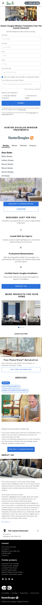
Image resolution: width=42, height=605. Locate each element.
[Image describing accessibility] (7, 588)
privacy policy (22, 109)
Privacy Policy (32, 113)
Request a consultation (21, 449)
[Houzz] (12, 579)
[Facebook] (3, 579)
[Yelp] (6, 579)
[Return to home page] (12, 3)
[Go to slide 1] (18, 327)
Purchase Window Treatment (9, 97)
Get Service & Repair (30, 97)
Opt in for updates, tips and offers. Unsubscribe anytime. (22, 77)
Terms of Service (6, 114)
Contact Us (21, 286)
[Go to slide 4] (23, 327)
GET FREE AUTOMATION (20, 369)
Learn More (21, 209)
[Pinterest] (9, 579)
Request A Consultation (21, 204)
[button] (3, 3)
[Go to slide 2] (20, 327)
